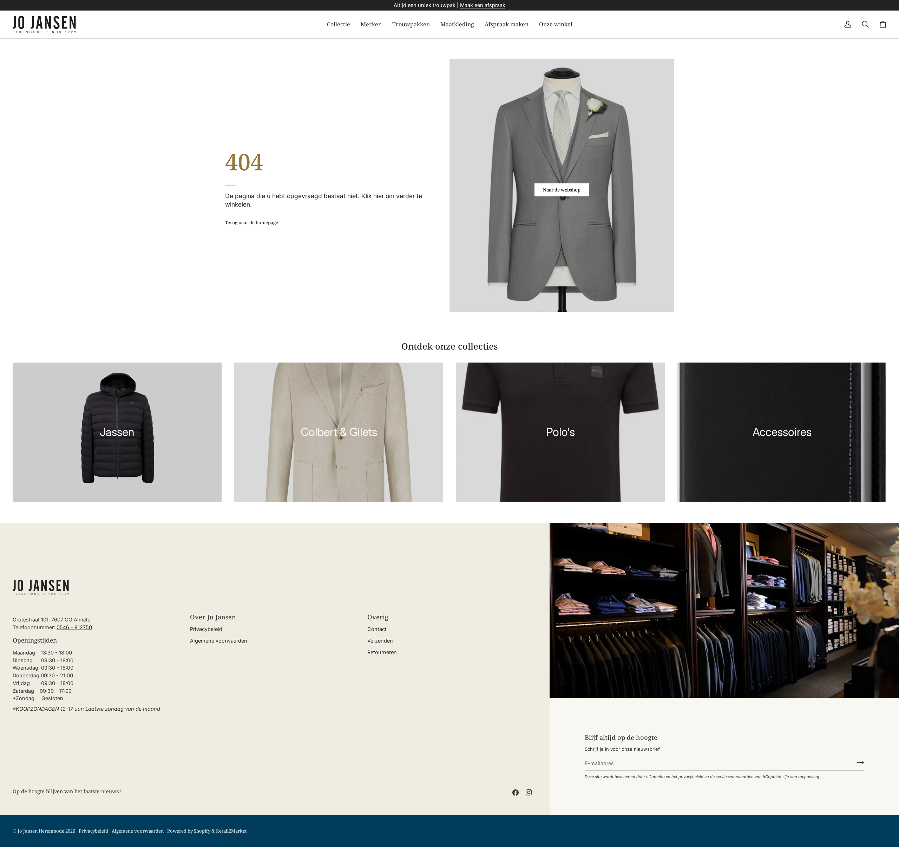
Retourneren (382, 652)
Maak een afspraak (482, 5)
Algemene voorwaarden (218, 641)
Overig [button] (377, 617)
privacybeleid (690, 776)
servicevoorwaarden (735, 776)
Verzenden (380, 641)
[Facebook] (515, 792)
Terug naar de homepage (251, 222)
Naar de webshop (561, 190)
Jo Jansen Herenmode (41, 831)
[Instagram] (529, 792)
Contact (377, 629)
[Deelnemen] (858, 762)
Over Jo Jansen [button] (213, 617)
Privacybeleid (206, 629)
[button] (338, 24)
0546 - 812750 (74, 627)
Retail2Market (231, 831)
